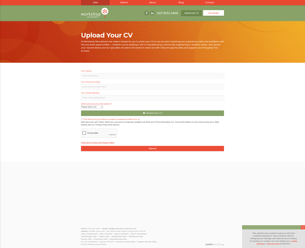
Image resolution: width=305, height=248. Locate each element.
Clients (124, 2)
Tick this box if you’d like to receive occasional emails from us (111, 119)
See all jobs (213, 13)
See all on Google (153, 189)
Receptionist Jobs (119, 236)
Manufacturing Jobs (118, 239)
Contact (209, 2)
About (152, 2)
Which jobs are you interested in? (96, 104)
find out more (273, 244)
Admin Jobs (104, 236)
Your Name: (86, 71)
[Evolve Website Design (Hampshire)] (215, 244)
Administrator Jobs (89, 236)
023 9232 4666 (167, 13)
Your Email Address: (90, 93)
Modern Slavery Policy (147, 242)
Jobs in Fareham (121, 234)
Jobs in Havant (106, 234)
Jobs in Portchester (139, 234)
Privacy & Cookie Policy (126, 242)
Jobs (95, 2)
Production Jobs (101, 239)
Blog (181, 2)
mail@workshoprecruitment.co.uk (122, 229)
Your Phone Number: (91, 82)
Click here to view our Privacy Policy (97, 142)
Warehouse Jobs (136, 236)
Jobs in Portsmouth (89, 234)
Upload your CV (191, 13)
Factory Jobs (86, 239)
